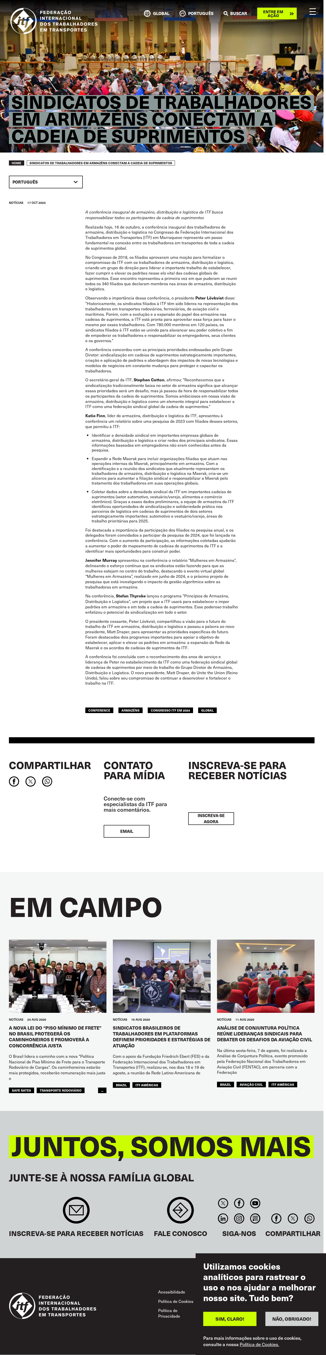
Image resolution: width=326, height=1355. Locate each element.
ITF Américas (146, 1085)
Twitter (223, 1203)
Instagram (239, 1218)
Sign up (76, 1213)
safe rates (21, 1090)
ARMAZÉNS (130, 710)
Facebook (239, 1203)
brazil (121, 1085)
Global (207, 710)
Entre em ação (273, 13)
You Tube (255, 1203)
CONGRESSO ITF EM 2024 (170, 710)
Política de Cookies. (259, 1344)
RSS (255, 1218)
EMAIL (126, 831)
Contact (180, 1213)
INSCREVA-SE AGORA (211, 818)
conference (99, 710)
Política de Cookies (175, 1301)
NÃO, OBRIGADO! (291, 1319)
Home (16, 163)
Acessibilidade (171, 1292)
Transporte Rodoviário (61, 1090)
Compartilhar (50, 765)
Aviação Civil (251, 1084)
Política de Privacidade (169, 1313)
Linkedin (223, 1218)
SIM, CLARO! (229, 1319)
